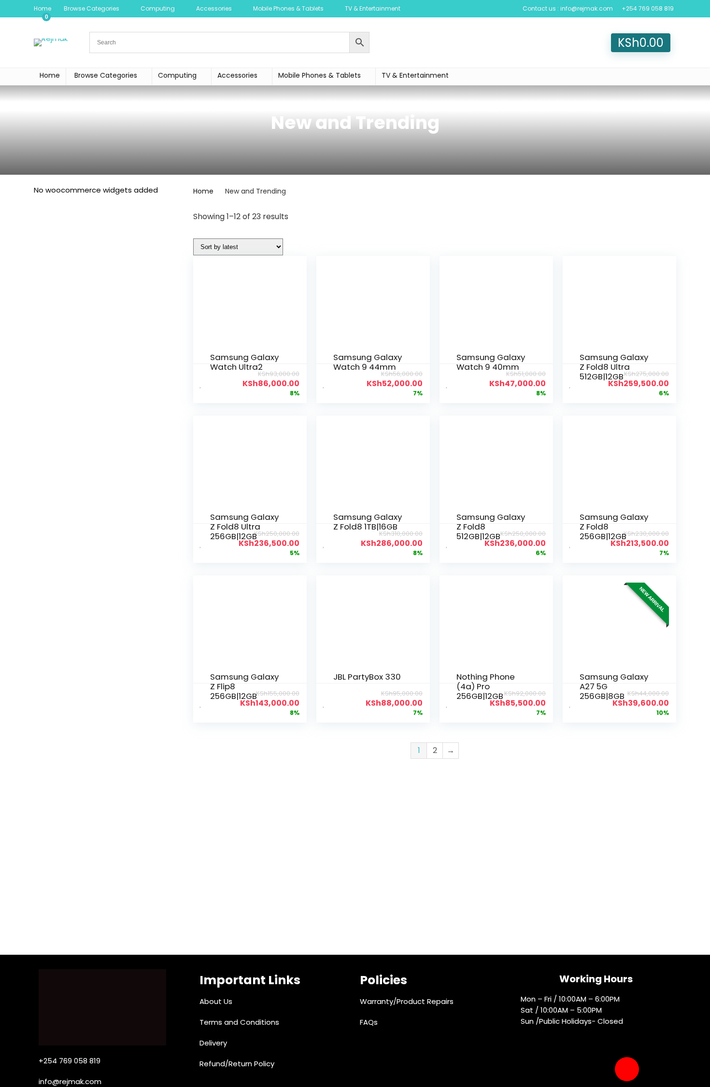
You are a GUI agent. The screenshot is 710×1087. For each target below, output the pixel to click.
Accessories (214, 8)
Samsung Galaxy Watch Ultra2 (244, 362)
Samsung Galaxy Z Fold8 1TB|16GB (367, 521)
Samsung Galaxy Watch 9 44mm (367, 362)
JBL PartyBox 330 (367, 677)
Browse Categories (91, 8)
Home (42, 8)
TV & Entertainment (372, 8)
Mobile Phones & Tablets (288, 8)
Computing (158, 8)
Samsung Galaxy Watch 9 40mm (490, 362)
